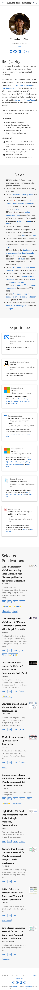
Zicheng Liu (19, 464)
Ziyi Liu (17, 100)
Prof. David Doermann (23, 85)
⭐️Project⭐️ (6, 606)
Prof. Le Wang (29, 100)
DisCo (21, 259)
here (17, 209)
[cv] (27, 52)
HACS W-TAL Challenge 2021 (17, 306)
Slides (22, 692)
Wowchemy (14, 986)
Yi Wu (14, 494)
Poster (22, 602)
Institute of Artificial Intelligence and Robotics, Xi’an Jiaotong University (20, 514)
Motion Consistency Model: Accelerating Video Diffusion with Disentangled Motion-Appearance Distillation (13, 573)
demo (8, 224)
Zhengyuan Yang (11, 464)
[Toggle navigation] (2, 2)
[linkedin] (19, 52)
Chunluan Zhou (21, 494)
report (11, 309)
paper (29, 221)
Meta (12, 338)
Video (4, 655)
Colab (15, 611)
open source (28, 986)
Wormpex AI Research (18, 481)
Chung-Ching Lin (15, 462)
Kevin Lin (20, 399)
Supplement (17, 803)
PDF (3, 602)
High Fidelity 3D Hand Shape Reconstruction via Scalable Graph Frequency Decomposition (14, 818)
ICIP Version (6, 920)
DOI (15, 881)
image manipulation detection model (20, 253)
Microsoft (14, 390)
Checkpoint (6, 611)
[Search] (33, 3)
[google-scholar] (11, 52)
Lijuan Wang (14, 403)
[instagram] (23, 52)
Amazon (13, 364)
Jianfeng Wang (18, 401)
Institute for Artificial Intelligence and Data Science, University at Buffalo (20, 420)
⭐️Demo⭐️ (17, 606)
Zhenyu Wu (9, 494)
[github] (15, 52)
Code (15, 602)
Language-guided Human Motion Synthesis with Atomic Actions (14, 707)
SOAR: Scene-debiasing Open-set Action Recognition (13, 740)
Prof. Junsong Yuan (9, 88)
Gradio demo (27, 250)
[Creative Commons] (19, 982)
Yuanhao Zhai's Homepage (19, 2)
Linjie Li (11, 401)
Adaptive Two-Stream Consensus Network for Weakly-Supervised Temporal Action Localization (13, 855)
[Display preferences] (36, 3)
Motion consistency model (23, 195)
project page (21, 221)
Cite (9, 602)
